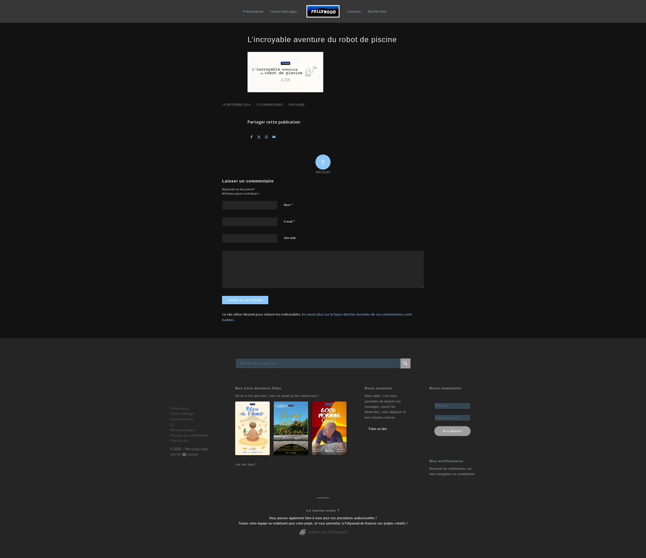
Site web (290, 238)
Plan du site (179, 441)
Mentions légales (182, 430)
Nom (288, 204)
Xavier (300, 105)
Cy (172, 424)
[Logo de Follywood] (323, 11)
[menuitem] (253, 11)
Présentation (179, 408)
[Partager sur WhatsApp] (266, 137)
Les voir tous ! (245, 464)
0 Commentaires (269, 105)
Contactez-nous (181, 419)
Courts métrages (182, 414)
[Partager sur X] (259, 137)
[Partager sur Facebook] (251, 137)
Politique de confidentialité (189, 435)
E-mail (289, 221)
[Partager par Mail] (274, 137)
